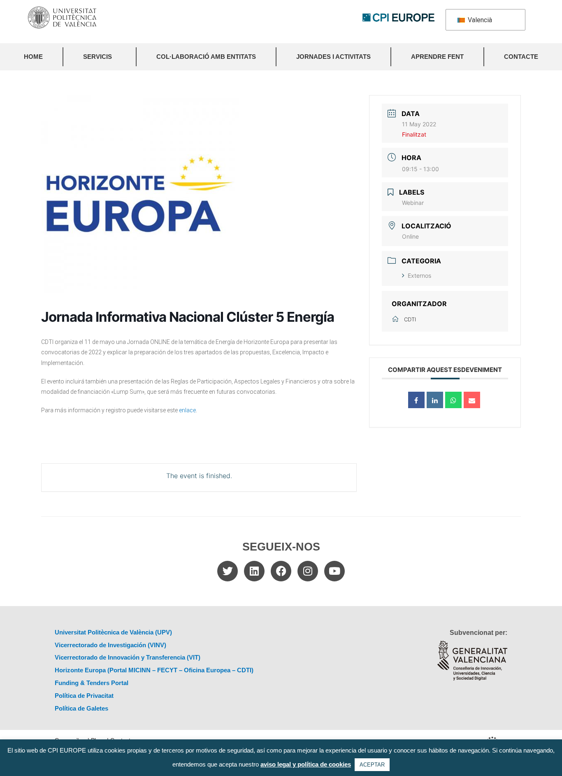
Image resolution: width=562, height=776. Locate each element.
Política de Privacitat (84, 695)
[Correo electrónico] (472, 400)
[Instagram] (307, 571)
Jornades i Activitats (333, 56)
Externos (419, 275)
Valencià (479, 20)
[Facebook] (281, 571)
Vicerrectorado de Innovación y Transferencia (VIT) (127, 657)
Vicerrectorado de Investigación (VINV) (110, 644)
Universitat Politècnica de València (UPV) (113, 632)
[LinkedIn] (435, 400)
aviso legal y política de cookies (305, 764)
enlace (187, 410)
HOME (33, 56)
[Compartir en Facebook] (416, 400)
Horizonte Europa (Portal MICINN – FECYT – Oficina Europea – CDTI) (154, 670)
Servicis (97, 56)
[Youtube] (334, 571)
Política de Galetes (81, 708)
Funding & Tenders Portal (91, 682)
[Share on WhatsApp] (453, 400)
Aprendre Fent (437, 56)
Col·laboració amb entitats (206, 56)
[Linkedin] (254, 571)
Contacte (521, 56)
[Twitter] (227, 571)
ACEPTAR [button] (372, 765)
